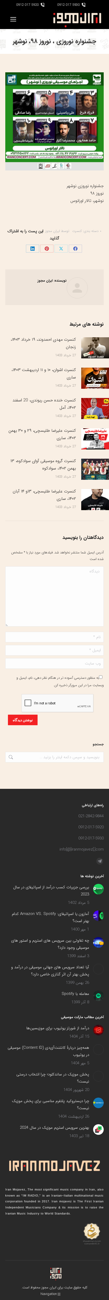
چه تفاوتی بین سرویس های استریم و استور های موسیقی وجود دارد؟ (50, 944)
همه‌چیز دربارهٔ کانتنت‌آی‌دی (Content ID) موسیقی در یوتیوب (48, 1051)
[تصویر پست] (98, 889)
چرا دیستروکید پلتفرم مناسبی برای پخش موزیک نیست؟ (50, 1104)
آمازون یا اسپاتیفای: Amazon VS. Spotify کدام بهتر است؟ (50, 917)
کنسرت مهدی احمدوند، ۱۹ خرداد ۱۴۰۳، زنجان (43, 343)
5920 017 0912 (27, 4)
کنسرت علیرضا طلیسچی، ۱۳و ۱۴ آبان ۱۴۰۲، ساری (44, 495)
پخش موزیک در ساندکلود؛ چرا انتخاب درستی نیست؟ (52, 1078)
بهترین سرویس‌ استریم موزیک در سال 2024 (54, 1128)
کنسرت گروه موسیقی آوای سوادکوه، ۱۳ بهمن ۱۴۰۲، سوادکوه (43, 465)
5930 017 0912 (68, 4)
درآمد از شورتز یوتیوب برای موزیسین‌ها (57, 1028)
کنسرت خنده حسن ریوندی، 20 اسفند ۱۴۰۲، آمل (44, 404)
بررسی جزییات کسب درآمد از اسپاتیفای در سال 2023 (51, 891)
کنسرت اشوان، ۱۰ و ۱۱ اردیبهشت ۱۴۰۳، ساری (43, 374)
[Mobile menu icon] (13, 19)
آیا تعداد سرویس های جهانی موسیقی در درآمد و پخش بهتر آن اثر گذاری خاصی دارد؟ (50, 971)
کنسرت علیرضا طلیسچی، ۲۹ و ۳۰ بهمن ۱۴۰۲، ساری (42, 434)
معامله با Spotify (75, 994)
